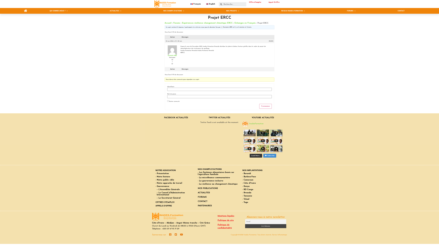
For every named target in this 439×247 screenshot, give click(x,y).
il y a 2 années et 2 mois (242, 27)
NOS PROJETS (231, 11)
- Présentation (162, 174)
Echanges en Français (245, 23)
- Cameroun (247, 180)
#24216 (271, 41)
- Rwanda (246, 193)
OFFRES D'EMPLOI (164, 202)
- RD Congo (247, 190)
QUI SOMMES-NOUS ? (58, 11)
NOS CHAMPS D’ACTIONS (172, 11)
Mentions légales (226, 216)
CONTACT (401, 11)
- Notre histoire (162, 177)
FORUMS (350, 11)
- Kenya (246, 186)
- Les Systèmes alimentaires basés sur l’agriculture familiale (216, 173)
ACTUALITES (114, 11)
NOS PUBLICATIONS (208, 188)
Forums (176, 23)
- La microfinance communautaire (214, 178)
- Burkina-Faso (249, 177)
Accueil (168, 23)
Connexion (265, 106)
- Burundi (246, 174)
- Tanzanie (247, 196)
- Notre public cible (164, 180)
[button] (26, 11)
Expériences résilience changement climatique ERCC (207, 23)
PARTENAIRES (205, 206)
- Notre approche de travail (168, 183)
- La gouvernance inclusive (210, 181)
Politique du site (226, 220)
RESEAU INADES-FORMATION (292, 11)
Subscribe (271, 155)
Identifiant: (170, 86)
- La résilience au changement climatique (218, 184)
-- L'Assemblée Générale (168, 190)
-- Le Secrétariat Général (169, 198)
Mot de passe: (171, 94)
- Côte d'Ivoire (249, 183)
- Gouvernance (162, 186)
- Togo (245, 202)
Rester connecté (174, 101)
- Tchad (245, 199)
